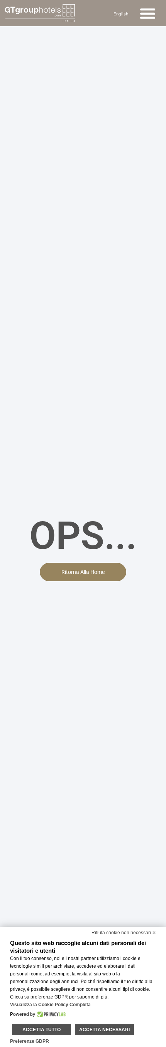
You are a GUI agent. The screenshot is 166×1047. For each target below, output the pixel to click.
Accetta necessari (104, 1029)
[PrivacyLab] (50, 1014)
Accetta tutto (41, 1029)
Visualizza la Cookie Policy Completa (50, 1004)
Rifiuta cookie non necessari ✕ (123, 932)
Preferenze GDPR (29, 1041)
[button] (148, 13)
